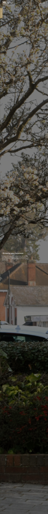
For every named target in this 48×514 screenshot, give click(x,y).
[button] (36, 3)
